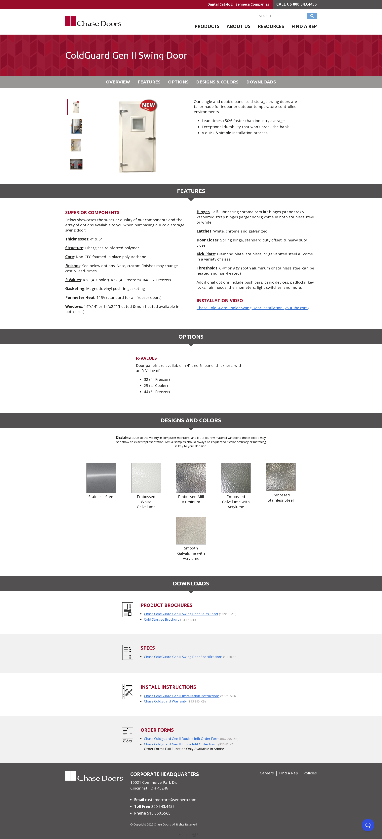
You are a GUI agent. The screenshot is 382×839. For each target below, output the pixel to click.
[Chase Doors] (93, 31)
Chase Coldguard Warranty (165, 701)
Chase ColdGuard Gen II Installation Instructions (181, 696)
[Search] (312, 16)
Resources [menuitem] (271, 26)
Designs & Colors (217, 81)
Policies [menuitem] (310, 773)
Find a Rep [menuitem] (304, 26)
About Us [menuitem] (238, 26)
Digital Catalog (220, 4)
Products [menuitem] (207, 26)
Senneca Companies (252, 4)
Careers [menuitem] (267, 773)
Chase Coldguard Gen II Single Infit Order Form (180, 744)
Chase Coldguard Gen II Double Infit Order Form (181, 738)
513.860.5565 (159, 813)
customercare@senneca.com (170, 799)
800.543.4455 (305, 4)
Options (178, 81)
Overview (118, 81)
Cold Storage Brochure (161, 619)
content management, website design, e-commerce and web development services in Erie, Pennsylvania (191, 834)
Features (149, 81)
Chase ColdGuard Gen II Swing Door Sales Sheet (181, 613)
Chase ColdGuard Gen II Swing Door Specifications (183, 656)
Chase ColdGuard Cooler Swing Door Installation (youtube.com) (253, 307)
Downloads (261, 81)
